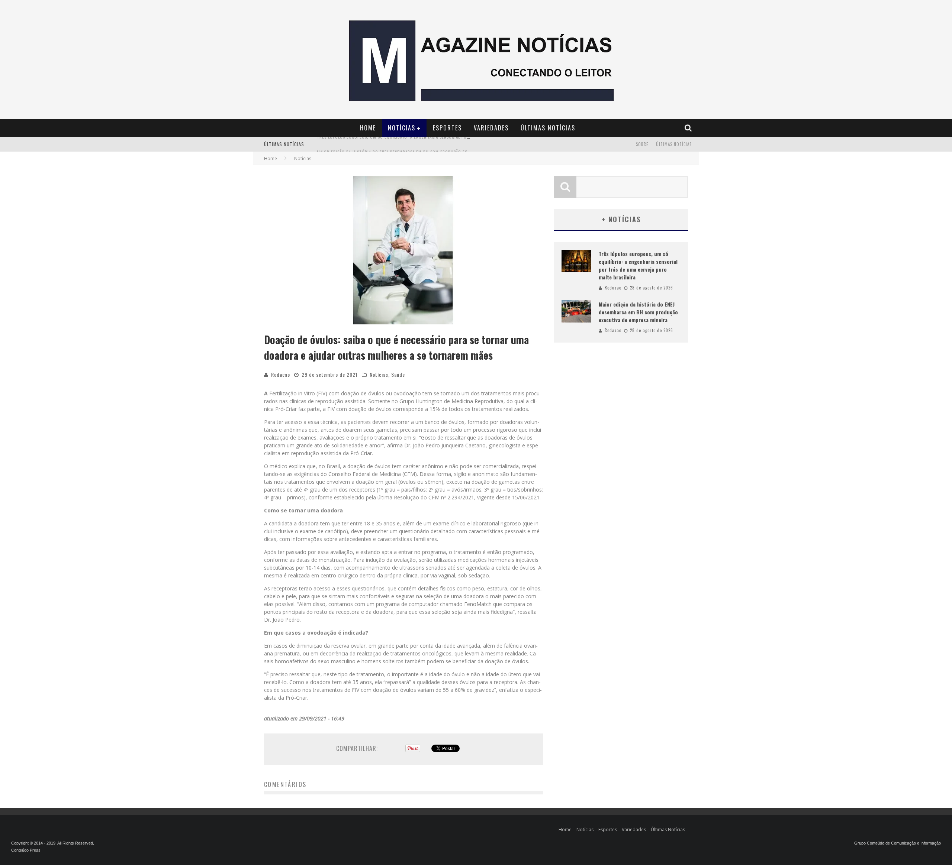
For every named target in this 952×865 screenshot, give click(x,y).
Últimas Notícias (548, 127)
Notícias (401, 127)
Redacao (280, 374)
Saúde (398, 374)
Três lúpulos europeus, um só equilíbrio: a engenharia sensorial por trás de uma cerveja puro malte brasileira (638, 265)
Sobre (642, 144)
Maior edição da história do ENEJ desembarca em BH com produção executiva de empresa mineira (421, 145)
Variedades (491, 127)
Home (368, 127)
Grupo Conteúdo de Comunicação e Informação (897, 843)
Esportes (447, 127)
